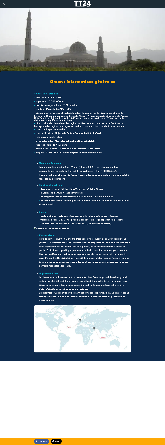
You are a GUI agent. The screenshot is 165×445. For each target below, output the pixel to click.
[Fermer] (3, 3)
